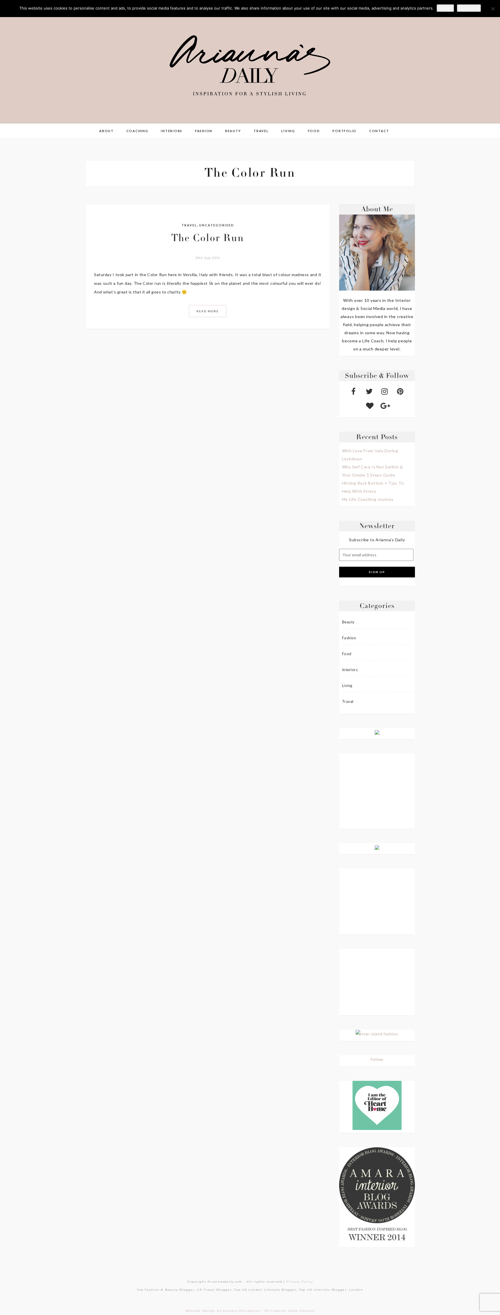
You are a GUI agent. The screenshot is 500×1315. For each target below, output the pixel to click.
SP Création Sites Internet (289, 1311)
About (106, 131)
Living (288, 131)
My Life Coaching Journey (368, 499)
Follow (377, 1059)
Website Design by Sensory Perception (222, 1311)
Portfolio (344, 131)
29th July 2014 (207, 258)
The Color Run (207, 239)
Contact (379, 131)
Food (314, 131)
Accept (445, 8)
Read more (469, 8)
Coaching (137, 131)
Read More (207, 311)
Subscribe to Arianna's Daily (377, 539)
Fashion (203, 131)
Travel (261, 131)
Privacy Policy (299, 1281)
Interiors (171, 131)
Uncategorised (216, 225)
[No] (493, 9)
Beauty (233, 131)
